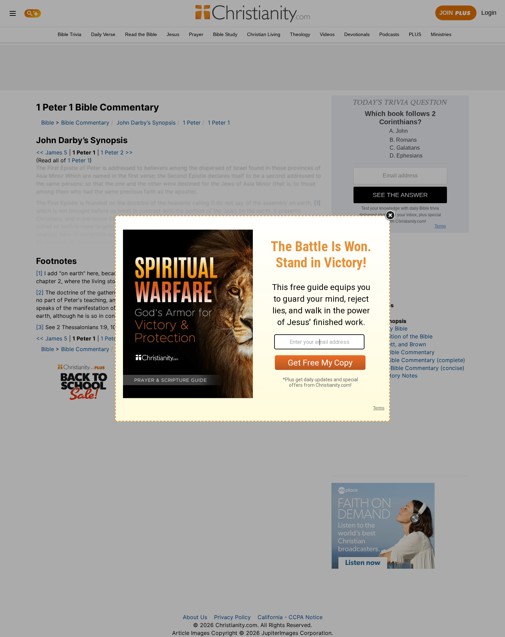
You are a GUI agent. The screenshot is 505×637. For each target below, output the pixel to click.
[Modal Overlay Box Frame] (252, 318)
